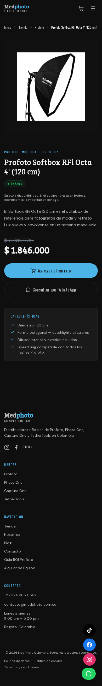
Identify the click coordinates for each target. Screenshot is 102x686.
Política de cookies (48, 661)
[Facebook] (16, 447)
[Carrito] (81, 8)
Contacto (12, 551)
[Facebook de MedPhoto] (89, 645)
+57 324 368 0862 (20, 595)
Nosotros (12, 534)
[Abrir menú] (93, 8)
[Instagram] (6, 447)
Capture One (15, 490)
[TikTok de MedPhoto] (89, 630)
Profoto (39, 27)
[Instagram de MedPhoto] (89, 659)
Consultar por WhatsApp (54, 290)
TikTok (27, 447)
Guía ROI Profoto (18, 559)
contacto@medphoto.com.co (30, 604)
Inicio (7, 27)
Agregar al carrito (54, 271)
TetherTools (14, 499)
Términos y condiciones (21, 667)
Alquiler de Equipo (19, 568)
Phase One (13, 482)
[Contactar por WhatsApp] (89, 674)
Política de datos (16, 661)
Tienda (23, 27)
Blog (8, 543)
